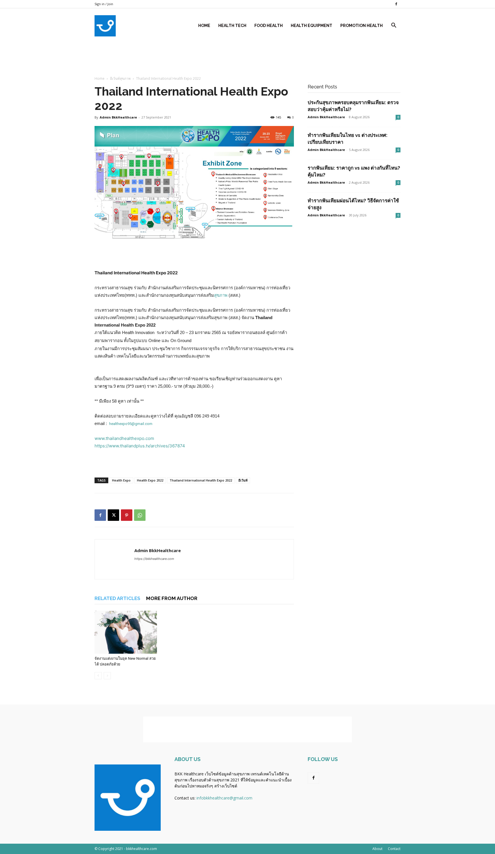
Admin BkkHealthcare (157, 550)
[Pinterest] (126, 515)
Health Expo (121, 480)
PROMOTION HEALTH (361, 25)
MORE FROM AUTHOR (171, 598)
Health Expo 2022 (150, 480)
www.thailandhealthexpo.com (124, 438)
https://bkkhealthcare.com (154, 559)
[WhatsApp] (140, 515)
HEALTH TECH (232, 25)
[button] (393, 26)
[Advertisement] (247, 87)
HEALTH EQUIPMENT (311, 25)
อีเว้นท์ (242, 480)
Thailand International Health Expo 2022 (201, 480)
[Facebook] (396, 4)
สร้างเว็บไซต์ (225, 786)
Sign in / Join (104, 4)
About (377, 848)
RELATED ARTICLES (117, 598)
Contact (394, 848)
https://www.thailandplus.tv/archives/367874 (140, 446)
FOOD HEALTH (268, 25)
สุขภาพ (220, 295)
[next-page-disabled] (107, 675)
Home (204, 25)
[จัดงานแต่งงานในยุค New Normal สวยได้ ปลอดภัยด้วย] (126, 632)
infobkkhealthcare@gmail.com (224, 798)
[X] (113, 515)
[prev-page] (98, 675)
